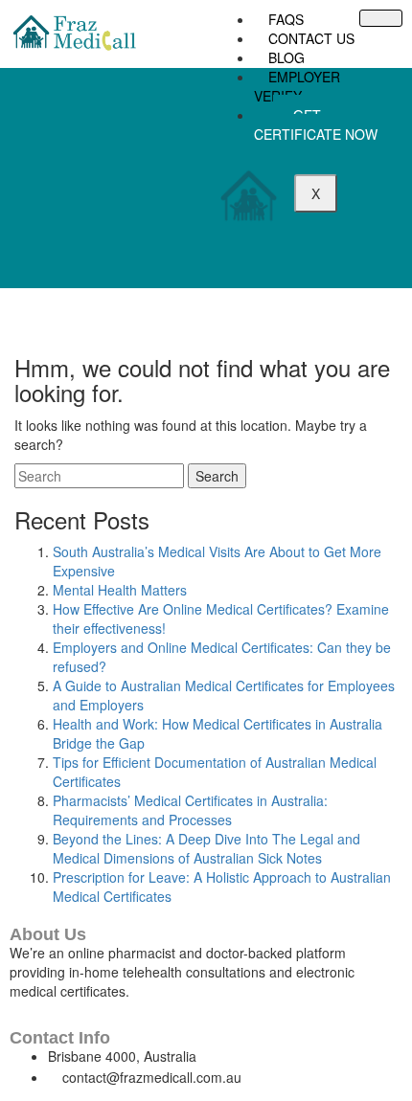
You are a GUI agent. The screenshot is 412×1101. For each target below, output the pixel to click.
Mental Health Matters (120, 589)
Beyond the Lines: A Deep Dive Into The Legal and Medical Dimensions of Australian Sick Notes (206, 848)
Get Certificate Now (316, 124)
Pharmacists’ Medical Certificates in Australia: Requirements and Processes (190, 810)
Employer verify (297, 86)
